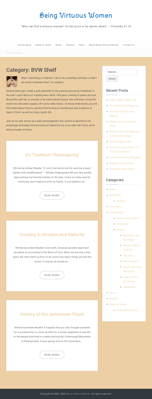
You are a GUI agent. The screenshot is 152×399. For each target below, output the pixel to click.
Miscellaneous (131, 261)
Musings (18, 53)
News (82, 45)
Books (59, 45)
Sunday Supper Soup (120, 141)
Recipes (120, 229)
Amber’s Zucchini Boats (121, 163)
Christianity (115, 206)
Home (9, 53)
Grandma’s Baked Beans (122, 169)
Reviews (70, 45)
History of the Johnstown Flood (51, 314)
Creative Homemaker (127, 218)
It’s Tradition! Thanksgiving (52, 154)
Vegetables (129, 287)
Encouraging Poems (126, 310)
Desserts (128, 255)
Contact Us (128, 45)
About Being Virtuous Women (104, 45)
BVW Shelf (115, 195)
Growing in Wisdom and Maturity (52, 234)
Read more (52, 195)
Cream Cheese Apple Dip (122, 100)
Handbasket (122, 224)
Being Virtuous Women (76, 15)
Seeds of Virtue (43, 45)
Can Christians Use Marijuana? (125, 157)
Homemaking (24, 45)
